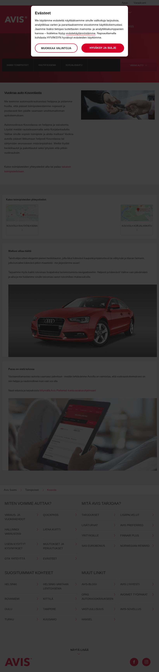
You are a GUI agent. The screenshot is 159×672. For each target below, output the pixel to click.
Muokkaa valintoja (56, 48)
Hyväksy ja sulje (103, 48)
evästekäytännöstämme (80, 33)
